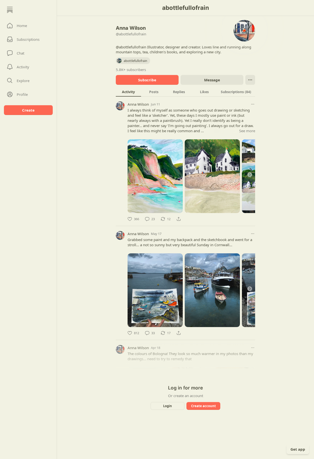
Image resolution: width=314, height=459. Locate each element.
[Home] (10, 10)
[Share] (178, 219)
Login (167, 406)
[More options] (253, 104)
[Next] (249, 174)
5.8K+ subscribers (131, 69)
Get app (297, 449)
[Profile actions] (250, 80)
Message (212, 79)
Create (28, 110)
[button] (28, 25)
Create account (203, 406)
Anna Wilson (138, 104)
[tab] (128, 92)
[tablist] (185, 92)
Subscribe (147, 79)
